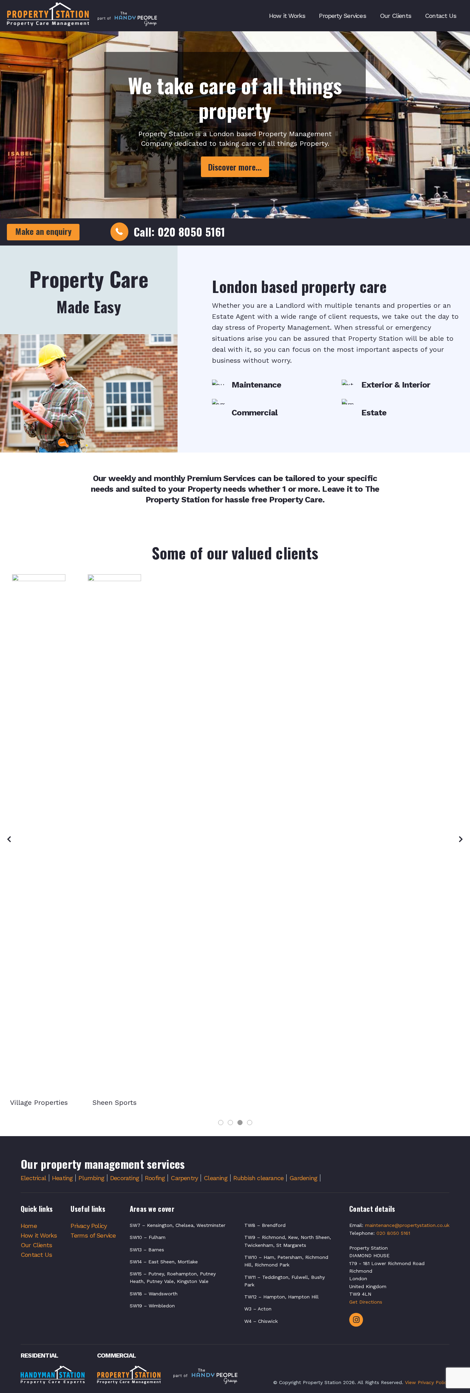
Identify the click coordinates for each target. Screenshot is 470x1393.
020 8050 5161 (393, 1233)
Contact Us (36, 1254)
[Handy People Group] (205, 1377)
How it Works (39, 1235)
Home (29, 1225)
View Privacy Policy (427, 1382)
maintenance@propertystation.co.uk (407, 1225)
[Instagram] (356, 1320)
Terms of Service (93, 1235)
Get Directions (365, 1302)
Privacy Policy (89, 1225)
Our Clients (36, 1245)
